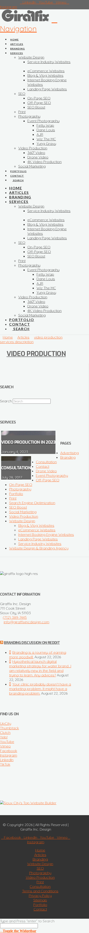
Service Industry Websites (39, 543)
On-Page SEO (20, 484)
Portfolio (16, 493)
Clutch (5, 732)
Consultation (46, 462)
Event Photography (52, 475)
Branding (68, 457)
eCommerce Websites (36, 530)
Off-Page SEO (47, 480)
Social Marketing (23, 512)
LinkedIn (6, 759)
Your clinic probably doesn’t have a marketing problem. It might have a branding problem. (40, 688)
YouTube (7, 741)
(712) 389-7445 (15, 617)
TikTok (5, 764)
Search (6, 401)
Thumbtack (9, 728)
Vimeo (5, 746)
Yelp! (4, 737)
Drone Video (46, 471)
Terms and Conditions (40, 891)
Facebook (8, 750)
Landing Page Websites (38, 539)
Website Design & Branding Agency (38, 548)
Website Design (22, 521)
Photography (20, 489)
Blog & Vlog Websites (36, 525)
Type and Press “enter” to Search (27, 921)
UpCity (5, 723)
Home (40, 850)
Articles (40, 854)
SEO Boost (18, 507)
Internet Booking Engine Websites (46, 534)
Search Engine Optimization (32, 502)
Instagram (8, 755)
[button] (28, 24)
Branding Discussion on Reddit (32, 642)
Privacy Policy (40, 895)
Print (12, 498)
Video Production (36, 353)
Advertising (69, 452)
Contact (42, 466)
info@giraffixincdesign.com (26, 622)
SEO (40, 868)
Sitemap (40, 900)
